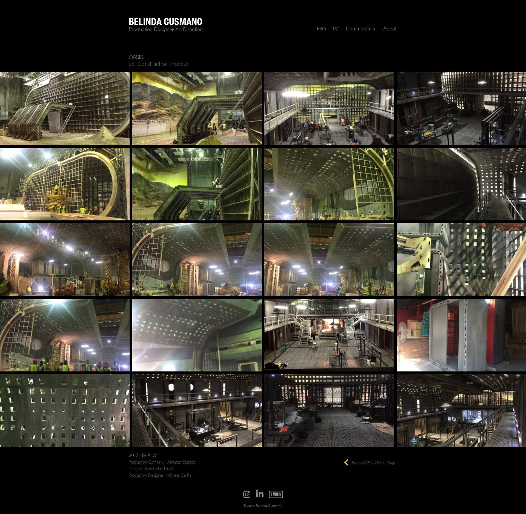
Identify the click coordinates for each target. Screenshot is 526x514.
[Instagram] (246, 494)
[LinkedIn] (259, 494)
